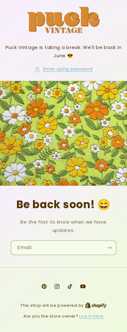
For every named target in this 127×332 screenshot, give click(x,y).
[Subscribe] (109, 248)
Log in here (91, 316)
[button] (64, 69)
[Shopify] (96, 305)
